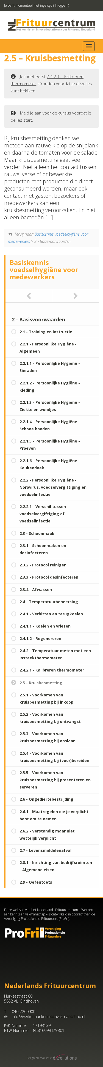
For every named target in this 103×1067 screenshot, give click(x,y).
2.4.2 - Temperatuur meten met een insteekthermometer (55, 654)
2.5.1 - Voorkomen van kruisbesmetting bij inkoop (46, 698)
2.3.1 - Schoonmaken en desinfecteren (43, 549)
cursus (64, 113)
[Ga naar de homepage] (51, 25)
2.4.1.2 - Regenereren (40, 638)
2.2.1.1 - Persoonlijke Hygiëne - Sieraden (50, 367)
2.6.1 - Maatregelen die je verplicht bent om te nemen (54, 815)
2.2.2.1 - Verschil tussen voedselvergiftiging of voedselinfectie (43, 514)
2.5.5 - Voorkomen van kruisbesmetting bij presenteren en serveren (55, 780)
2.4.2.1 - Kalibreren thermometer (52, 670)
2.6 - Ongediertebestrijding (46, 799)
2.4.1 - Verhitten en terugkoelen (51, 613)
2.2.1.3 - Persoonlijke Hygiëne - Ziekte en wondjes (50, 406)
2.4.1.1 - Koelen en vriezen (45, 626)
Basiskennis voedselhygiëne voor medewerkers (44, 270)
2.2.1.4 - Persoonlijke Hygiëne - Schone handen (50, 425)
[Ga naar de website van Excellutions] (64, 1058)
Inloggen (61, 5)
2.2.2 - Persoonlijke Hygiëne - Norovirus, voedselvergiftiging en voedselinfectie (53, 487)
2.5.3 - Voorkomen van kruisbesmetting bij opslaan (48, 737)
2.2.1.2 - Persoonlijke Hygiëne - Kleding (50, 386)
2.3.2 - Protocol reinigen (43, 565)
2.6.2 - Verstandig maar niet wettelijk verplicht (47, 834)
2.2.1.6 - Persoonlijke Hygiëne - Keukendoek (50, 464)
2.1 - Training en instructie (46, 331)
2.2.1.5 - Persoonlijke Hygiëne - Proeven (50, 444)
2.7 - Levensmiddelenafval (45, 850)
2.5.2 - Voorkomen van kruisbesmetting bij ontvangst (50, 718)
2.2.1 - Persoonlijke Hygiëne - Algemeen (48, 347)
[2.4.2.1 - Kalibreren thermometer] (28, 295)
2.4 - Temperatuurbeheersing (49, 601)
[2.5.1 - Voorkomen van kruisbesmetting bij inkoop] (75, 295)
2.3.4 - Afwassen (36, 589)
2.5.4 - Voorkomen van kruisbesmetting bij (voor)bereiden (54, 757)
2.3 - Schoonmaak (37, 533)
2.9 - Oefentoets (36, 882)
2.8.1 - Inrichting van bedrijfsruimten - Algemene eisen (56, 866)
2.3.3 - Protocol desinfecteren (49, 577)
